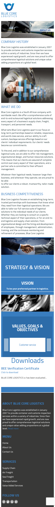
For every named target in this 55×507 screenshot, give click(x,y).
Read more (13, 428)
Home (5, 443)
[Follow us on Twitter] (8, 501)
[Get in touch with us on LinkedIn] (12, 501)
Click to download (9, 372)
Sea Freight (8, 476)
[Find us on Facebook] (3, 501)
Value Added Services (12, 485)
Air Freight (7, 472)
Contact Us (7, 451)
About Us (6, 447)
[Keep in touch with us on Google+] (16, 501)
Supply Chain (8, 468)
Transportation (9, 481)
